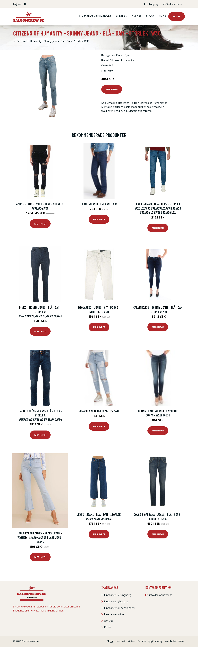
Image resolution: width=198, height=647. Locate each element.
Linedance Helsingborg (95, 16)
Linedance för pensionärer (119, 608)
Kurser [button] (120, 16)
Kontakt (120, 641)
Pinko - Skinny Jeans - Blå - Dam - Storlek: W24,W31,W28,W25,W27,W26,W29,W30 (40, 311)
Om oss (136, 16)
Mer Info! (112, 89)
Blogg (150, 16)
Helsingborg (152, 4)
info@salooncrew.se (172, 4)
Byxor (128, 55)
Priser (176, 16)
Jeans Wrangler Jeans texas (99, 204)
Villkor (131, 641)
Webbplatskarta (174, 641)
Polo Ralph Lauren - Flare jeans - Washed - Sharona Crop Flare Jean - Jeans (40, 537)
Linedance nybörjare (116, 601)
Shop (162, 16)
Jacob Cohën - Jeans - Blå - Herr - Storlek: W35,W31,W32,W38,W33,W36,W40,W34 (40, 415)
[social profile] (25, 4)
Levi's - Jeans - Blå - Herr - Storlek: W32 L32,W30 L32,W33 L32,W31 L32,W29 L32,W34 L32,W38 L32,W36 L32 (158, 208)
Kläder (120, 55)
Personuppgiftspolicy (150, 641)
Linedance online (114, 614)
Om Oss (108, 620)
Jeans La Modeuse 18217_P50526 (99, 411)
